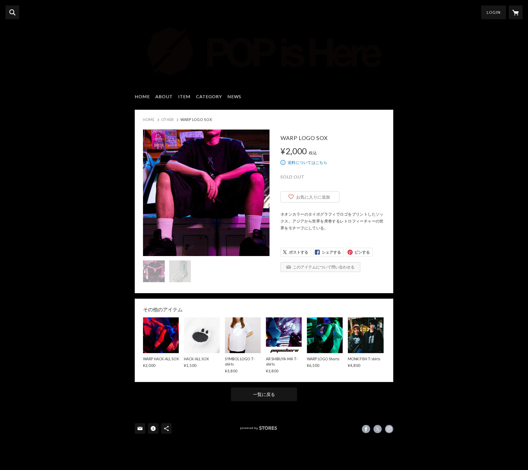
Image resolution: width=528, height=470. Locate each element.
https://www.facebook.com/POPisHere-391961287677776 (366, 429)
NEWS (234, 96)
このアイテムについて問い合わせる (323, 267)
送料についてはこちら (307, 162)
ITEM (184, 96)
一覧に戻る (264, 394)
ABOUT (164, 96)
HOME (142, 96)
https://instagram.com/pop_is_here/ (389, 429)
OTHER (167, 119)
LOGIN (494, 12)
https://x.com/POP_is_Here (377, 429)
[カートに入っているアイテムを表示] (515, 12)
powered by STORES (258, 428)
